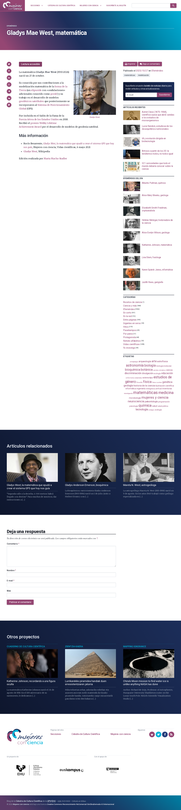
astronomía (135, 365)
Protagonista (129, 337)
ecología (157, 373)
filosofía (139, 382)
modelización (143, 75)
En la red (127, 316)
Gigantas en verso (132, 323)
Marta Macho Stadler (55, 158)
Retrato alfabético (132, 340)
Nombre (11, 570)
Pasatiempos (129, 330)
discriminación (133, 373)
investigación (128, 393)
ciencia (169, 370)
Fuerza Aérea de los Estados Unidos (39, 119)
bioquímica (132, 369)
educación (167, 373)
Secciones (55, 734)
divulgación (147, 373)
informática (131, 388)
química (145, 405)
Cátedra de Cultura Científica (86, 734)
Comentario (13, 544)
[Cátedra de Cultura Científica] (30, 770)
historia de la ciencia (144, 385)
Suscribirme (164, 95)
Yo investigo (129, 347)
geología (128, 385)
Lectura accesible (30, 64)
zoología (158, 410)
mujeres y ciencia (154, 397)
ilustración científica (165, 386)
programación (164, 402)
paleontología (151, 401)
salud (154, 406)
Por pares (128, 333)
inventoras (167, 388)
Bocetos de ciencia (132, 302)
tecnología (142, 409)
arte (154, 361)
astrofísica (162, 361)
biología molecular (164, 366)
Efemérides (12, 26)
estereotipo (148, 378)
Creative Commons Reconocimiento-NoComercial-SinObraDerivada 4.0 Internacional (80, 804)
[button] (9, 64)
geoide (53, 93)
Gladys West (95, 117)
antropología (134, 362)
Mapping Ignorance (134, 646)
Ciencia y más (130, 305)
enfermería (130, 378)
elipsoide (36, 90)
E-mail (10, 581)
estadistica (138, 378)
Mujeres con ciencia (121, 734)
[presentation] (148, 116)
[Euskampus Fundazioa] (72, 770)
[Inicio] (12, 5)
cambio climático (159, 370)
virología (151, 410)
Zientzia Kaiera (74, 646)
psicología (133, 406)
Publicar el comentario (20, 602)
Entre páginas (129, 319)
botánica (147, 369)
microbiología (135, 398)
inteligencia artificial (154, 389)
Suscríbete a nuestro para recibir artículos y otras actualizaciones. (148, 87)
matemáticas (129, 75)
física (147, 382)
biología (150, 365)
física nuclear (157, 382)
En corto (127, 312)
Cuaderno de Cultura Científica (26, 646)
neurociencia (136, 401)
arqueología (145, 361)
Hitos (126, 326)
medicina (166, 392)
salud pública (163, 406)
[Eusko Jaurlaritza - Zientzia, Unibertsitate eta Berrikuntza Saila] (112, 770)
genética (167, 382)
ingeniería (141, 388)
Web (9, 591)
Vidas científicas (131, 344)
